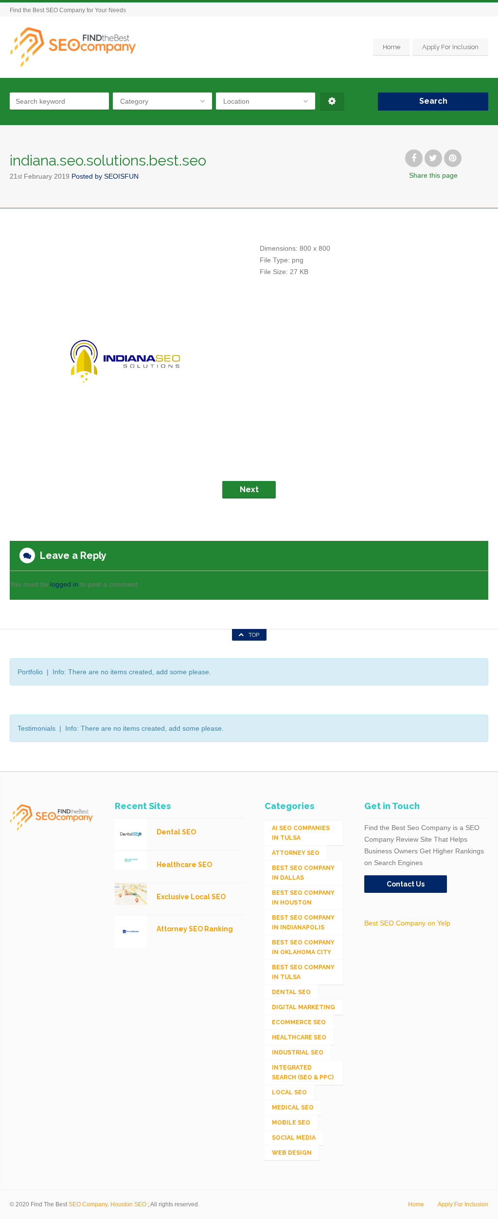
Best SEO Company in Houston (303, 897)
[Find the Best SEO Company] (73, 47)
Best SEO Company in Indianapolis (303, 922)
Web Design (292, 1152)
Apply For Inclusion (450, 47)
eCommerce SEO (299, 1022)
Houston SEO (128, 1204)
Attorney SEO (296, 853)
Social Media (294, 1137)
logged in (64, 584)
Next (249, 489)
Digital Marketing (303, 1007)
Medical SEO (293, 1107)
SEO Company (88, 1204)
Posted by (105, 176)
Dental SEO (291, 992)
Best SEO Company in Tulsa (303, 972)
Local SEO (289, 1092)
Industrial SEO (297, 1052)
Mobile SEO (291, 1122)
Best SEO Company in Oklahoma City (303, 947)
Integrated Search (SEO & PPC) (303, 1072)
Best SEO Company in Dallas (303, 873)
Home (391, 47)
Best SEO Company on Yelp (407, 923)
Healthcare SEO (299, 1037)
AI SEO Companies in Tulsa (301, 833)
